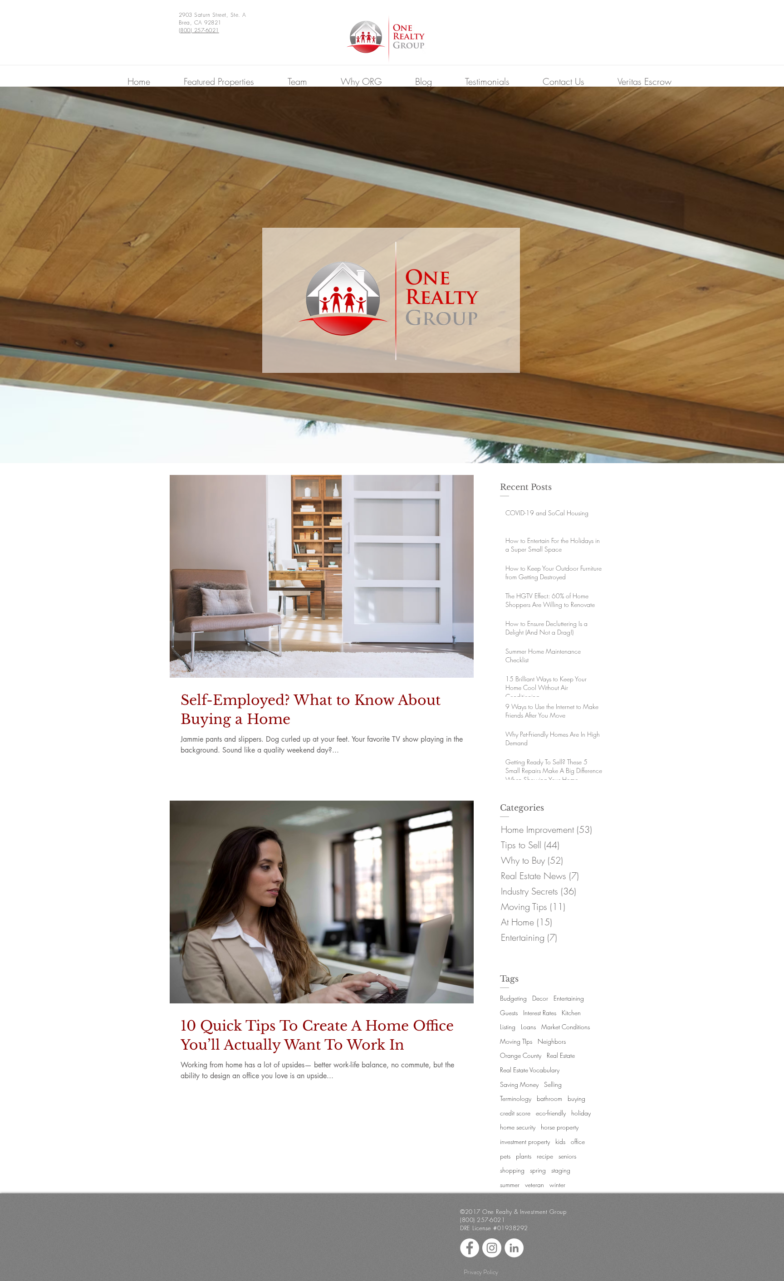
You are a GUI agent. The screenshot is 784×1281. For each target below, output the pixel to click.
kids (560, 1141)
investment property (525, 1141)
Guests (509, 1012)
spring (538, 1170)
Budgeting (513, 998)
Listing (507, 1026)
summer (509, 1184)
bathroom (549, 1098)
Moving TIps (516, 1041)
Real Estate (561, 1055)
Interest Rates (539, 1012)
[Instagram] (491, 1247)
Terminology (515, 1098)
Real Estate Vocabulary (529, 1070)
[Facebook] (469, 1247)
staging (560, 1170)
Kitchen (571, 1012)
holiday (581, 1113)
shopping (512, 1170)
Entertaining (569, 998)
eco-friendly (551, 1113)
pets (505, 1156)
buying (576, 1098)
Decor (540, 998)
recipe (545, 1156)
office (578, 1141)
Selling (553, 1084)
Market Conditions (565, 1026)
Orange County (520, 1055)
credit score (515, 1113)
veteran (534, 1184)
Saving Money (519, 1084)
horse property (559, 1127)
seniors (567, 1156)
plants (523, 1156)
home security (517, 1127)
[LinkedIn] (514, 1247)
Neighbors (552, 1041)
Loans (528, 1026)
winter (557, 1184)
